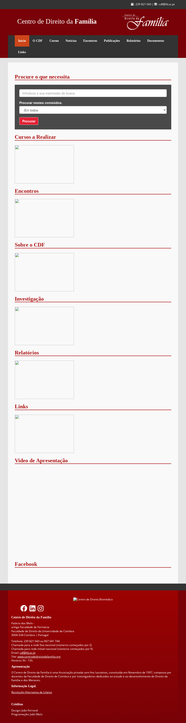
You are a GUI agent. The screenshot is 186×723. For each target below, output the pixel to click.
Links (22, 52)
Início (22, 40)
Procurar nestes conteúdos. (40, 102)
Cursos (54, 40)
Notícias (71, 40)
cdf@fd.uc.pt (27, 653)
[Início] (148, 22)
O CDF (38, 40)
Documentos (155, 40)
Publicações (112, 40)
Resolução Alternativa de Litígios (31, 692)
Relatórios (133, 40)
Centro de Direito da (57, 20)
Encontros (90, 40)
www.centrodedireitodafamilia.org (39, 657)
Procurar (28, 121)
